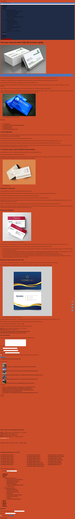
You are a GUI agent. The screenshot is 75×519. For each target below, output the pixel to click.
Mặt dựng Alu (10, 25)
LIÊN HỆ (4, 37)
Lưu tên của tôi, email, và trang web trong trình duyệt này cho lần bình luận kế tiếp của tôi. (20, 355)
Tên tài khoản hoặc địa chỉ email (7, 511)
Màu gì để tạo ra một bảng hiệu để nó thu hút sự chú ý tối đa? (13, 332)
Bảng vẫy (9, 29)
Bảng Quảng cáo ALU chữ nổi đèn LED (14, 11)
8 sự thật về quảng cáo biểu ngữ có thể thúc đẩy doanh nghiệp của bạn (15, 331)
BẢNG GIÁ (5, 35)
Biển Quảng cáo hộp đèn (12, 21)
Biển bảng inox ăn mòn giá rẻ (13, 12)
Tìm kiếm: (5, 471)
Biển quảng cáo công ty (12, 15)
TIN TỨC (4, 34)
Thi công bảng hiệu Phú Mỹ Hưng (14, 30)
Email (1, 350)
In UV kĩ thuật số (10, 18)
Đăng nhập (11, 515)
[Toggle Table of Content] (1, 121)
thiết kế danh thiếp (17, 359)
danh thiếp (4, 359)
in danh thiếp (10, 359)
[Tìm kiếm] (3, 472)
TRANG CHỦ (5, 5)
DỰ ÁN (4, 8)
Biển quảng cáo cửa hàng (10, 19)
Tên (1, 348)
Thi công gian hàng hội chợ (12, 28)
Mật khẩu (2, 513)
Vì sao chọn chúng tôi (8, 128)
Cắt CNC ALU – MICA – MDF (12, 22)
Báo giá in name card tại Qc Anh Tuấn (10, 129)
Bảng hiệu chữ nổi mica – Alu (11, 10)
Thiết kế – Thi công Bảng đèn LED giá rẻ (15, 16)
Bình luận (2, 346)
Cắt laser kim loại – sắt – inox (13, 24)
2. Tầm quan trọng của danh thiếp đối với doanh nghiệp (13, 125)
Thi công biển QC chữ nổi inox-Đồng (14, 26)
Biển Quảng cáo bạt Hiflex (12, 14)
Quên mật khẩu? (3, 518)
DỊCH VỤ (4, 32)
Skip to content (3, 1)
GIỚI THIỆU (5, 7)
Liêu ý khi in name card (7, 126)
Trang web (2, 352)
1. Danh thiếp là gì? (6, 124)
